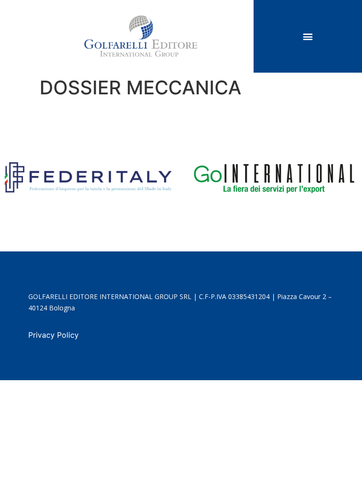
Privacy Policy (53, 335)
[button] (307, 36)
